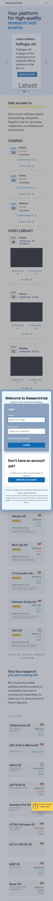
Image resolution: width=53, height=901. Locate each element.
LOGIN (26, 445)
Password (12, 427)
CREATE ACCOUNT (26, 480)
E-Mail (11, 415)
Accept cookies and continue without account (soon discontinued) (26, 491)
